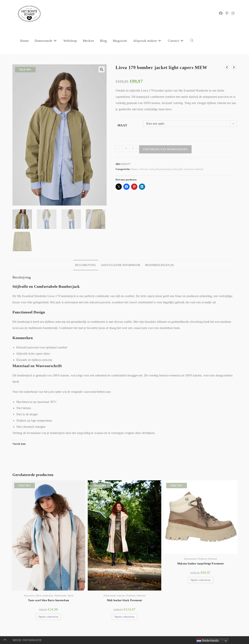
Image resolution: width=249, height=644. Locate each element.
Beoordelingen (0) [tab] (159, 265)
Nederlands (210, 640)
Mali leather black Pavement (124, 600)
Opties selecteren (48, 616)
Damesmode (163, 169)
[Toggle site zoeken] (191, 40)
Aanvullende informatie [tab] (120, 265)
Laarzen (121, 595)
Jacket (174, 169)
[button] (101, 69)
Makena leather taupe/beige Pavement (200, 563)
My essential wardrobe (191, 169)
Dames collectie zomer (143, 169)
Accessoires (29, 595)
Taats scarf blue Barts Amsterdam (48, 600)
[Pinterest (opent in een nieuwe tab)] (227, 13)
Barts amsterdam (44, 595)
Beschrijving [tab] (85, 265)
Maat (122, 125)
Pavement (130, 595)
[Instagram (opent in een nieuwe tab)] (233, 13)
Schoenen (141, 595)
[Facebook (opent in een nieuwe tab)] (220, 13)
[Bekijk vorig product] (227, 67)
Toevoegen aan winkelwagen (165, 149)
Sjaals (70, 595)
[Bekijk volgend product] (234, 67)
